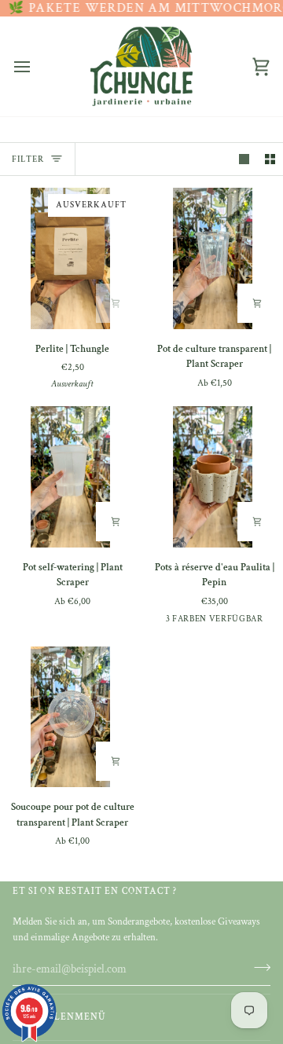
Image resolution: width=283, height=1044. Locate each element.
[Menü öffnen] (36, 66)
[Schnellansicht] (257, 303)
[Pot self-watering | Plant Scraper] (71, 477)
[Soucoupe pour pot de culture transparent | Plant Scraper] (71, 717)
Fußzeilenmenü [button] (59, 1017)
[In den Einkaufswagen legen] (115, 303)
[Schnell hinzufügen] (115, 521)
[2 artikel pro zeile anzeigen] (270, 159)
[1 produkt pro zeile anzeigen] (244, 159)
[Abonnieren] (257, 967)
